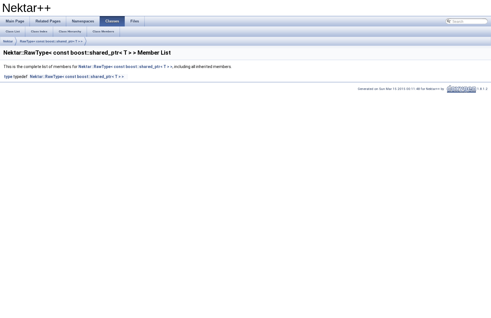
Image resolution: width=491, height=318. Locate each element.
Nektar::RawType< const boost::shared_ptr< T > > (125, 66)
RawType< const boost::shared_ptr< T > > (51, 41)
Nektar (8, 41)
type (8, 76)
